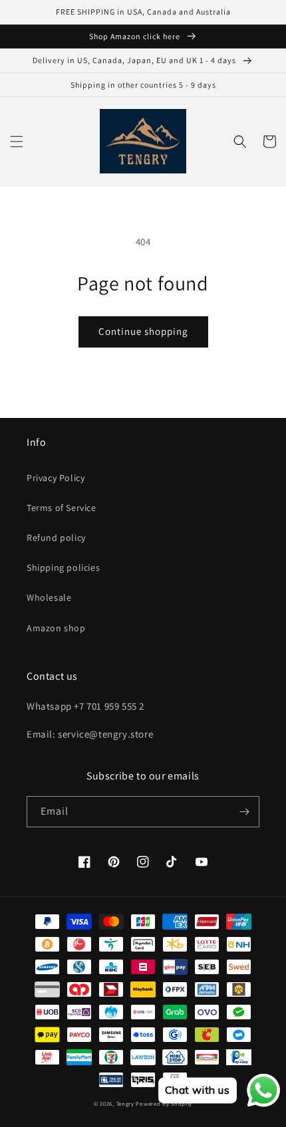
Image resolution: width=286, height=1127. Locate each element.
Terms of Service (61, 508)
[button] (16, 141)
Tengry (125, 1103)
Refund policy (56, 538)
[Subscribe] (244, 811)
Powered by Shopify (164, 1103)
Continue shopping (143, 331)
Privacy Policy (55, 478)
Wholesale (49, 597)
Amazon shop (56, 628)
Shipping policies (63, 567)
